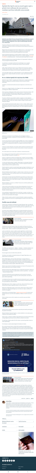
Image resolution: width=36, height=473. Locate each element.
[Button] (32, 16)
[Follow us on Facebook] (3, 461)
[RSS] (9, 461)
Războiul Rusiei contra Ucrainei (8, 422)
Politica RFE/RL (20, 466)
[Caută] (27, 472)
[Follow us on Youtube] (5, 461)
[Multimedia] (18, 472)
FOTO (3, 430)
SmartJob (21, 426)
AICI (18, 155)
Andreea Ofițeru (4, 12)
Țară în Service (22, 421)
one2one (4, 426)
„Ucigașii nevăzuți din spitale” (21, 292)
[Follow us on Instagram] (7, 461)
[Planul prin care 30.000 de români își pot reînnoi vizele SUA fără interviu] (26, 441)
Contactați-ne (4, 466)
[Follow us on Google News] (12, 461)
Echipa (19, 468)
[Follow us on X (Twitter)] (14, 461)
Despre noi (4, 468)
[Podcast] (8, 472)
